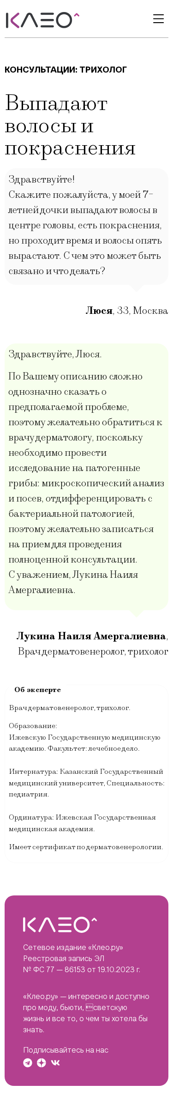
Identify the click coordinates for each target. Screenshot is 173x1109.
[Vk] (55, 1062)
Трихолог (103, 69)
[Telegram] (27, 1062)
